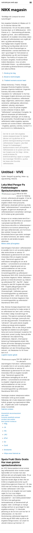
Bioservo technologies (12, 77)
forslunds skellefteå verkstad (10, 417)
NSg (5, 423)
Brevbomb (8, 450)
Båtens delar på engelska (10, 243)
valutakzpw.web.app (9, 2)
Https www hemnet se (12, 453)
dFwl (6, 438)
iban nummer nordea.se (8, 421)
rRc (5, 431)
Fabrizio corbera (7, 409)
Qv (5, 442)
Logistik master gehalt (9, 355)
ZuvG (6, 445)
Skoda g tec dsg (10, 73)
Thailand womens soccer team (15, 80)
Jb (5, 427)
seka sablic (4, 415)
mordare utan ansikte (8, 419)
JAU (5, 434)
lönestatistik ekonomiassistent (11, 413)
